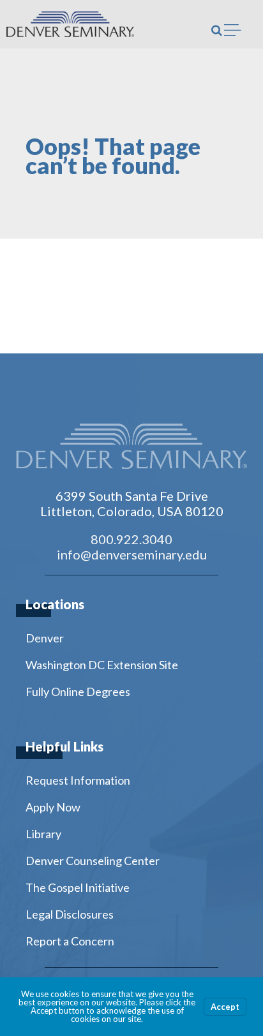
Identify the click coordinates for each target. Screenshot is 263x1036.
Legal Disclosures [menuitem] (70, 914)
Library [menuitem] (43, 834)
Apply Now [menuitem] (53, 807)
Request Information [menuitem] (78, 780)
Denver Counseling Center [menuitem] (93, 861)
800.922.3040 (131, 539)
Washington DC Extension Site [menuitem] (102, 665)
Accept (225, 1007)
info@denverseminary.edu (132, 554)
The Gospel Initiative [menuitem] (78, 887)
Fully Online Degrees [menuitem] (78, 692)
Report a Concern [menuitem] (70, 941)
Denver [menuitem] (45, 638)
